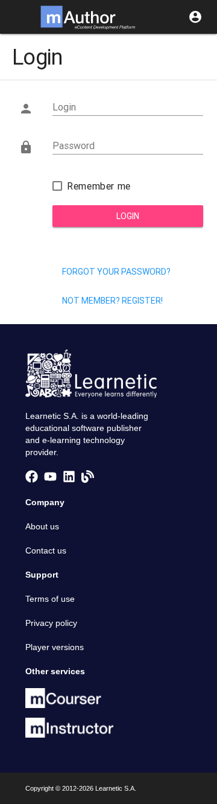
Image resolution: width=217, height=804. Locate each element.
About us (42, 526)
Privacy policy (51, 623)
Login (127, 216)
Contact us (45, 550)
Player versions (54, 647)
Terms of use (50, 599)
